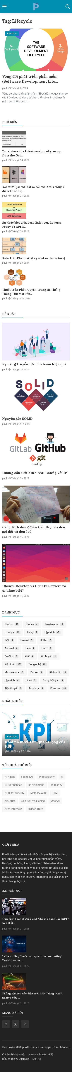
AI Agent (10, 776)
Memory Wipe (38, 792)
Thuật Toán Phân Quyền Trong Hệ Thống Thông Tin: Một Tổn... (31, 292)
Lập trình (51, 632)
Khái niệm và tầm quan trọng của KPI (35, 744)
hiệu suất (10, 800)
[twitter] (15, 1024)
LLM (55, 792)
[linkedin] (25, 1024)
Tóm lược (36, 688)
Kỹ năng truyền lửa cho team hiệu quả (34, 364)
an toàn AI (56, 784)
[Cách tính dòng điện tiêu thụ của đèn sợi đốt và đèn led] (36, 504)
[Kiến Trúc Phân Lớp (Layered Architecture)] (14, 246)
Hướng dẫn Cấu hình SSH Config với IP (34, 473)
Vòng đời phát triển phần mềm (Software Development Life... (30, 79)
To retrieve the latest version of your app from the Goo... (32, 153)
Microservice (14, 672)
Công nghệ (37, 664)
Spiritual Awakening (33, 800)
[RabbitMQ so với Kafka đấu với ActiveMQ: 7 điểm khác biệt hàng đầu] (14, 174)
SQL (9, 640)
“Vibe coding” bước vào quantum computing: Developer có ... (32, 958)
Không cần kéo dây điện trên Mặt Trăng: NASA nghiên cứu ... (32, 995)
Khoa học (58, 688)
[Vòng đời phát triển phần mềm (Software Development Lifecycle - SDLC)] (36, 50)
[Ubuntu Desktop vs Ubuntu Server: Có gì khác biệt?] (36, 563)
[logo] (36, 6)
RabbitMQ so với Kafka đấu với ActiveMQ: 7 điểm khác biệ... (33, 189)
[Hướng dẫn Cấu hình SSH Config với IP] (36, 450)
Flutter (45, 640)
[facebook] (6, 1024)
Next (63, 733)
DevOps (11, 656)
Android (11, 648)
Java (29, 648)
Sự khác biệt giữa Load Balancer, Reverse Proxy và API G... (31, 224)
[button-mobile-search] (67, 6)
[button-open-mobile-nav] (4, 6)
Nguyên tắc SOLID (17, 418)
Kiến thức (13, 664)
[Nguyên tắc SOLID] (36, 396)
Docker (36, 672)
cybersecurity (47, 776)
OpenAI (55, 800)
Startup (11, 624)
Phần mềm (57, 672)
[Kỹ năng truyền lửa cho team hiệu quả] (36, 341)
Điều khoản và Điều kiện (15, 1058)
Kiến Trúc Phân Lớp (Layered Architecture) (33, 258)
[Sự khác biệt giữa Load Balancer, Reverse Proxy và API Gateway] (14, 210)
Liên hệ (36, 1058)
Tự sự (32, 632)
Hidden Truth (35, 808)
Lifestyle (12, 632)
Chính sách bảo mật (13, 1054)
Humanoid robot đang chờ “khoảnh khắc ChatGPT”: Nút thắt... (36, 921)
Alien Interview (13, 808)
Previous (9, 733)
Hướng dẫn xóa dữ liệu (41, 1054)
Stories (31, 624)
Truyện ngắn (54, 624)
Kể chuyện (48, 656)
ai (62, 776)
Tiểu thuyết (13, 688)
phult (4, 88)
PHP (29, 656)
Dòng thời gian (53, 680)
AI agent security (14, 792)
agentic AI (27, 776)
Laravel (26, 640)
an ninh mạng (36, 784)
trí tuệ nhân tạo (13, 784)
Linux (46, 648)
